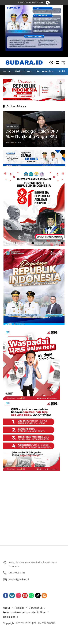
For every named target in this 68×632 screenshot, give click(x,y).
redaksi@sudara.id (19, 579)
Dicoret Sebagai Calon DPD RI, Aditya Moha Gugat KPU (32, 134)
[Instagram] (18, 595)
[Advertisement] (34, 508)
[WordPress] (12, 595)
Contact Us (35, 608)
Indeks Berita (10, 617)
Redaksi (19, 608)
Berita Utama (12, 126)
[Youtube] (25, 595)
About (6, 608)
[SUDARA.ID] (24, 62)
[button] (51, 62)
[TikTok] (38, 595)
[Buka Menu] (57, 62)
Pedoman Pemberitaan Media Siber (24, 612)
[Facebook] (5, 595)
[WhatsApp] (31, 595)
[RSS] (44, 595)
